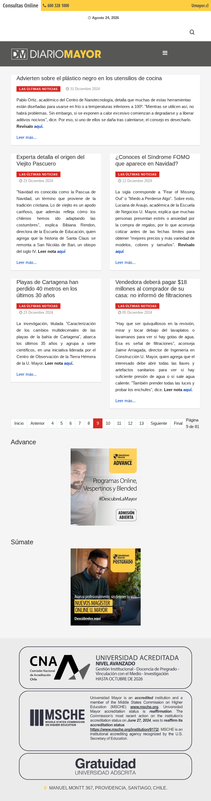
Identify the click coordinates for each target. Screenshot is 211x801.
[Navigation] (165, 53)
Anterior (37, 423)
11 (119, 423)
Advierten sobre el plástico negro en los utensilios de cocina (89, 78)
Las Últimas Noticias (38, 89)
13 (141, 423)
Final (178, 423)
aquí (38, 126)
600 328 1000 (57, 5)
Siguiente (159, 423)
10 (108, 423)
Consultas (20, 5)
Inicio (19, 423)
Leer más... (26, 137)
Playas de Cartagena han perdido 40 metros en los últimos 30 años (47, 288)
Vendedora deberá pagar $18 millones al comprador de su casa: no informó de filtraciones (153, 288)
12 (130, 423)
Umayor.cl (200, 5)
